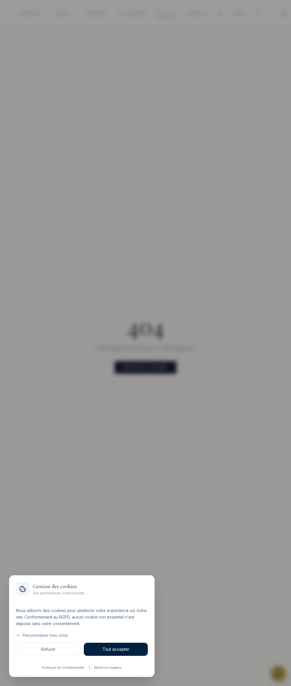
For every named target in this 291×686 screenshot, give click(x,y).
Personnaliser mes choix (45, 635)
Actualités (132, 13)
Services (96, 13)
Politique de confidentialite (63, 668)
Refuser (48, 649)
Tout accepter (116, 649)
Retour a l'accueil (145, 367)
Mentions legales (108, 668)
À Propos (166, 14)
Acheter (29, 13)
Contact (197, 13)
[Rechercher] (284, 13)
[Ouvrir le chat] (278, 673)
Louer (62, 13)
